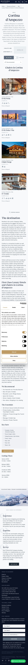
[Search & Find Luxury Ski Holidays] (19, 2)
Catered (23, 93)
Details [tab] (14, 307)
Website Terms (5, 607)
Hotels (20, 50)
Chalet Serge (7, 162)
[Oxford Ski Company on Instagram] (9, 661)
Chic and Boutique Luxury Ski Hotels (10, 597)
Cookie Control (5, 609)
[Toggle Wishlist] (16, 2)
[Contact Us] (22, 2)
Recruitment (5, 581)
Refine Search (15, 212)
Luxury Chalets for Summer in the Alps (11, 599)
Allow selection (14, 356)
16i (5, 663)
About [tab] (23, 307)
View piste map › (7, 451)
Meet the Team (5, 580)
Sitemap (4, 612)
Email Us (4, 574)
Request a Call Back (6, 578)
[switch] (24, 337)
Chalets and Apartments (7, 50)
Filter (9, 57)
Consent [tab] (5, 307)
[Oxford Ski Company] (4, 1)
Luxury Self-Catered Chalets (9, 589)
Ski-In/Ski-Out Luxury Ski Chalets (10, 588)
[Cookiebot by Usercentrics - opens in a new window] (20, 303)
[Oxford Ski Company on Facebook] (6, 661)
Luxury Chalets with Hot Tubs (9, 591)
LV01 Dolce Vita (8, 130)
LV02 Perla (6, 98)
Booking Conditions (6, 605)
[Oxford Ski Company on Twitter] (2, 661)
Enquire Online (5, 576)
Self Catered (22, 156)
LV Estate (5, 194)
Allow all (14, 352)
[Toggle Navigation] (26, 2)
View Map (21, 57)
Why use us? (14, 564)
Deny (14, 360)
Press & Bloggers (6, 610)
